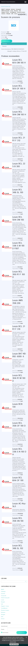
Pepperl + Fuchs (5, 606)
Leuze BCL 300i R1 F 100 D (18, 274)
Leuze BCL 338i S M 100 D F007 (18, 246)
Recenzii (4, 46)
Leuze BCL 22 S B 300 (18, 165)
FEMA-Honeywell (5, 597)
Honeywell (3, 595)
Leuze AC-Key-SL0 (19, 505)
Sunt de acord (14, 644)
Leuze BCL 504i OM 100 (18, 218)
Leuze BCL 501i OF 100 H (18, 87)
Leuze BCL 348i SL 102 (17, 547)
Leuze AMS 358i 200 (17, 302)
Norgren (3, 602)
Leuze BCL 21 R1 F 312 (18, 139)
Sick (2, 604)
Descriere (4, 43)
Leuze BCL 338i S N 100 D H (19, 452)
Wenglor (3, 614)
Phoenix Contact (5, 610)
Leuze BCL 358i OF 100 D (19, 424)
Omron (2, 618)
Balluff (2, 589)
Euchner (3, 593)
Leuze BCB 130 (17, 405)
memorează (5, 632)
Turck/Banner (4, 608)
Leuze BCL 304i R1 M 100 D (18, 378)
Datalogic (3, 591)
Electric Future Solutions (8, 1)
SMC (2, 616)
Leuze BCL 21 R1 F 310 (18, 328)
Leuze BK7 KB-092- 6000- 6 (19, 355)
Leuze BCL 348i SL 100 (17, 191)
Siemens (3, 612)
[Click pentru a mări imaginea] (14, 25)
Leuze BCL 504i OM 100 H (19, 113)
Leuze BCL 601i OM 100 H (19, 61)
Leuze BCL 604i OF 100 (17, 479)
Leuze (2, 599)
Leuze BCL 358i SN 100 (17, 519)
